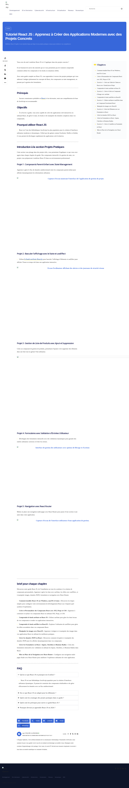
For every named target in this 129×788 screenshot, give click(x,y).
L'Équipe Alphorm (31, 733)
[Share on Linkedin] (5, 74)
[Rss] (125, 768)
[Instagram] (75, 734)
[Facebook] (70, 734)
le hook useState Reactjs (33, 259)
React (43, 98)
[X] (73, 734)
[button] (8, 28)
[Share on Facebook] (5, 66)
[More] (5, 82)
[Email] (5, 78)
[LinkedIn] (77, 734)
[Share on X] (5, 70)
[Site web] (68, 734)
